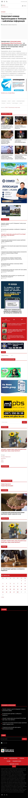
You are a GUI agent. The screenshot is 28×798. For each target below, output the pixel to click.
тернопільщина (15, 103)
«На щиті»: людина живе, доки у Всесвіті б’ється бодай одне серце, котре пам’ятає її (13, 235)
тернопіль (8, 103)
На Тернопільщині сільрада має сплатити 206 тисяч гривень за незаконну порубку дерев (14, 270)
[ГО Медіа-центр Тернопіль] (14, 750)
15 (21, 586)
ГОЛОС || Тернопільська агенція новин (12, 107)
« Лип (2, 597)
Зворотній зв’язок (13, 758)
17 (2, 589)
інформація (4, 101)
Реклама (8, 761)
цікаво (21, 103)
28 (17, 592)
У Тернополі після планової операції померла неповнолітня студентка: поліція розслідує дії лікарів (14, 252)
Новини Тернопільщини (7, 485)
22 (21, 589)
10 (2, 586)
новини (13, 101)
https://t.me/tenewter (16, 43)
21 (17, 589)
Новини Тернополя (6, 484)
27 (14, 592)
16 (25, 586)
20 (14, 589)
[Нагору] (14, 766)
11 (6, 586)
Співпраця (22, 758)
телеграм (3, 103)
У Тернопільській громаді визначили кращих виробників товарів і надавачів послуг (13, 241)
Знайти (24, 422)
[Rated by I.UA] (14, 743)
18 (6, 589)
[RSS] (7, 2)
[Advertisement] (14, 626)
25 (6, 592)
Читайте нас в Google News (8, 93)
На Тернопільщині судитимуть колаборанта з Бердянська (13, 229)
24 (2, 592)
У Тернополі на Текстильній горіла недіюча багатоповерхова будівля (14, 246)
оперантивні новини (20, 101)
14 (17, 586)
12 (10, 586)
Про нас (5, 758)
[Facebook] (2, 2)
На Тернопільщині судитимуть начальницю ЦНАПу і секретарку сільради (12, 264)
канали (9, 101)
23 (25, 589)
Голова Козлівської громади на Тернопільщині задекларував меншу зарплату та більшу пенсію (11, 258)
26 (10, 592)
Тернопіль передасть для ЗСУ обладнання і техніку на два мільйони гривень (13, 224)
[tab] (6, 319)
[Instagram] (4, 2)
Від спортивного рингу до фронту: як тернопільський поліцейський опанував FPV (12, 276)
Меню (25, 5)
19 (10, 589)
